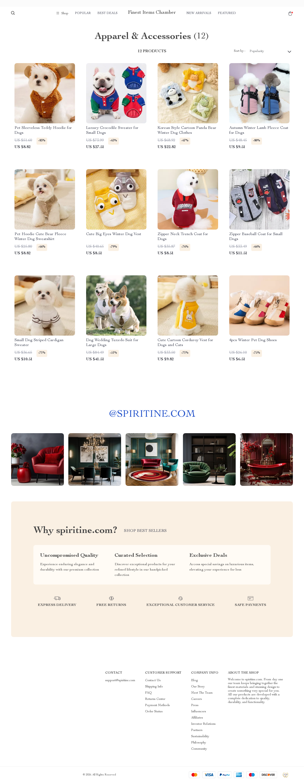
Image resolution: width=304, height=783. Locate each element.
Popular (83, 13)
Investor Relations (203, 724)
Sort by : (239, 51)
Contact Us (153, 680)
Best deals (107, 13)
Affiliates (197, 717)
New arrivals (198, 13)
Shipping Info (154, 686)
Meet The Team (202, 693)
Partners (197, 730)
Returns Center (155, 699)
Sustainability (200, 736)
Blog (194, 680)
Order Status (154, 711)
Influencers (198, 711)
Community (199, 749)
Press (195, 705)
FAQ (148, 693)
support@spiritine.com (120, 680)
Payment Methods (157, 705)
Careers (196, 699)
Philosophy (198, 742)
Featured (227, 13)
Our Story (198, 686)
